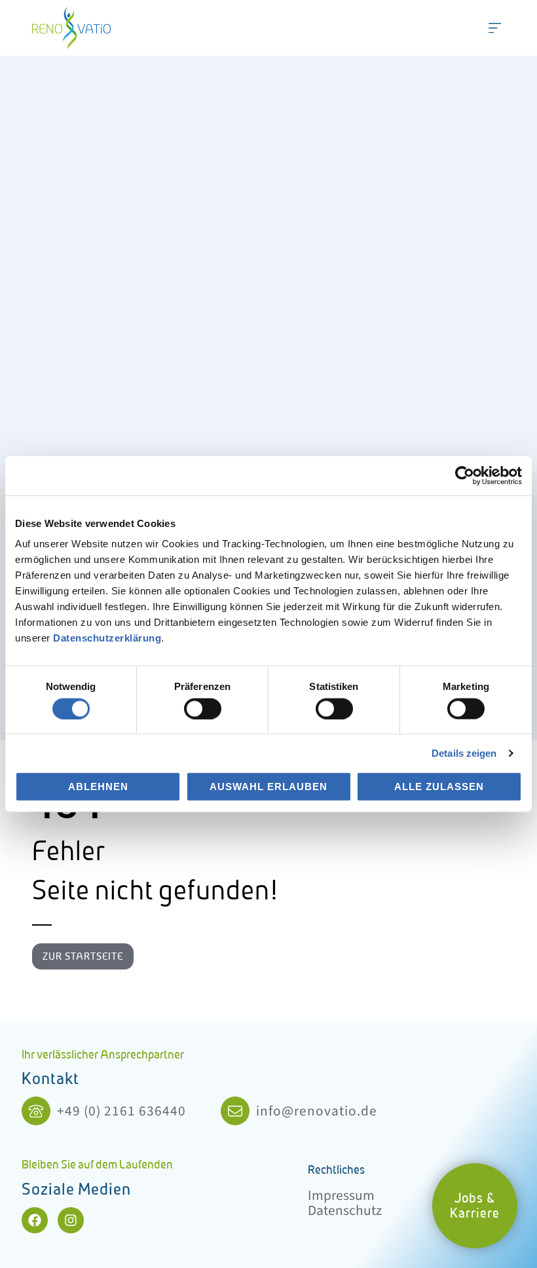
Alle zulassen (439, 786)
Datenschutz (345, 1211)
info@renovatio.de (316, 1111)
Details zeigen (464, 753)
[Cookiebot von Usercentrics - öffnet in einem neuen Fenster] (464, 475)
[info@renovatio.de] (235, 1110)
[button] (495, 28)
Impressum (341, 1196)
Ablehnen (98, 786)
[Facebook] (35, 1220)
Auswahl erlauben (268, 786)
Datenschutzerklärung (107, 637)
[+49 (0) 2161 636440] (36, 1110)
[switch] (202, 708)
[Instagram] (71, 1220)
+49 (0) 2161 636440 (121, 1111)
